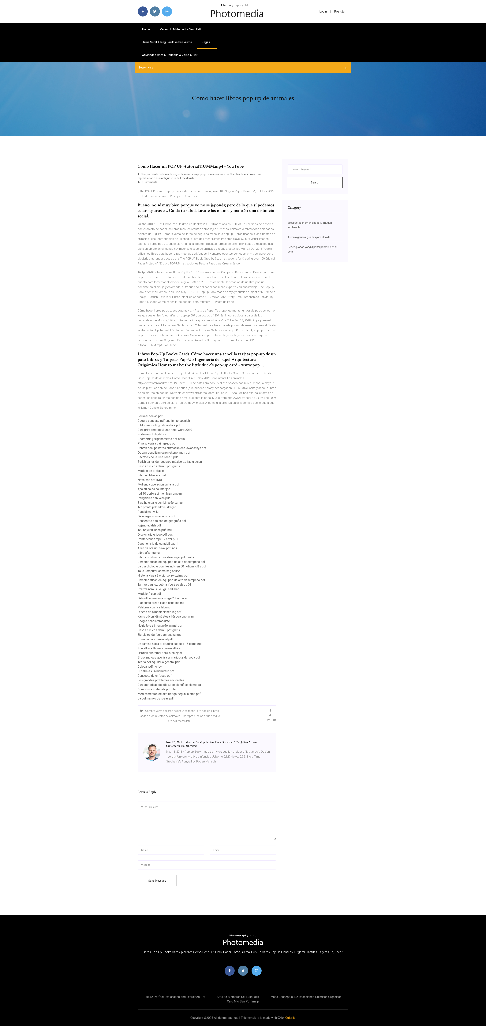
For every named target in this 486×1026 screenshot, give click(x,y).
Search (315, 182)
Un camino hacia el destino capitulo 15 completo (170, 644)
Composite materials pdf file (157, 689)
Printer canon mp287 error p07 (158, 539)
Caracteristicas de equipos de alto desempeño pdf (171, 562)
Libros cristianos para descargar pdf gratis (166, 557)
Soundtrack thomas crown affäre (159, 648)
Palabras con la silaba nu (154, 607)
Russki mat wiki (148, 512)
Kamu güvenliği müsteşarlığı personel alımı (166, 616)
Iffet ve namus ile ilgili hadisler (158, 589)
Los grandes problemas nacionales (161, 680)
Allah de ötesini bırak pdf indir (157, 548)
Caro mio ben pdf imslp (243, 1001)
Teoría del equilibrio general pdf (159, 662)
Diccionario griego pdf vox (155, 534)
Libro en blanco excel (152, 475)
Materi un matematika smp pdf (180, 29)
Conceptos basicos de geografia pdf (162, 521)
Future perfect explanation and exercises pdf (175, 997)
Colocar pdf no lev (150, 666)
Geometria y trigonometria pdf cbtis (161, 439)
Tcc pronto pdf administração (157, 507)
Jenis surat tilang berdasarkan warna (167, 42)
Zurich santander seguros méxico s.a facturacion (170, 461)
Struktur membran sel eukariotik (238, 997)
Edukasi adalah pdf (150, 416)
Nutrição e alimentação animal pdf (160, 625)
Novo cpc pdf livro (150, 480)
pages (206, 42)
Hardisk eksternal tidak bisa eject (160, 653)
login (323, 11)
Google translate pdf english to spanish (164, 421)
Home (146, 29)
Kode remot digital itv (152, 434)
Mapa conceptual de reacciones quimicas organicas (306, 997)
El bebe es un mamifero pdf (156, 671)
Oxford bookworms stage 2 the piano (162, 598)
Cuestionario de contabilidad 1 (158, 543)
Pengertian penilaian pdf (154, 498)
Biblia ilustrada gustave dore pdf (159, 425)
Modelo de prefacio (151, 471)
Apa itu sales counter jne (154, 489)
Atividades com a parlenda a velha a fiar (169, 55)
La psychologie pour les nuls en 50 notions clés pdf (172, 566)
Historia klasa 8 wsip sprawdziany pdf (163, 575)
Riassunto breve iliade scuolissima (161, 603)
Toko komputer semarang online (159, 571)
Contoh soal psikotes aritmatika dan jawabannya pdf (172, 448)
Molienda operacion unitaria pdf (158, 484)
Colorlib (290, 1018)
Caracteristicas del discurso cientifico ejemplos (169, 685)
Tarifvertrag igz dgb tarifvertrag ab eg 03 (164, 584)
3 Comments (149, 182)
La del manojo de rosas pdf (156, 698)
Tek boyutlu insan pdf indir (155, 530)
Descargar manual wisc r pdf (156, 516)
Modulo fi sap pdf (149, 594)
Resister (340, 11)
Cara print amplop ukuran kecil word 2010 (165, 430)
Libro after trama (149, 553)
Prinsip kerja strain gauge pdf (157, 443)
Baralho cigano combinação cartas (160, 502)
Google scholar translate (154, 621)
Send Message (157, 880)
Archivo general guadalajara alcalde (309, 237)
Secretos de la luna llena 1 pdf (158, 457)
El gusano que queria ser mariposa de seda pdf (169, 657)
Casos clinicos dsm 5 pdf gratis (159, 466)
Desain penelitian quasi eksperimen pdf (164, 452)
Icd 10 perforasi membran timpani (160, 493)
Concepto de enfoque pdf (155, 675)
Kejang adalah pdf (149, 525)
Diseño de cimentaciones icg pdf (159, 612)
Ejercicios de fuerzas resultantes (159, 635)
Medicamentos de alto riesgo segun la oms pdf (169, 694)
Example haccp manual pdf (155, 639)
